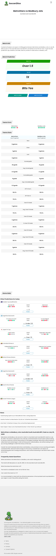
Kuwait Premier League (8, 398)
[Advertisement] (28, 25)
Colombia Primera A (8, 343)
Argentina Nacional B (8, 316)
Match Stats (38, 95)
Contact (7, 546)
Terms (7, 541)
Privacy (7, 544)
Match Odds (18, 95)
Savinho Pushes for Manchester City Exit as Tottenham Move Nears (19, 419)
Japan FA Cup (6, 329)
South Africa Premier (8, 385)
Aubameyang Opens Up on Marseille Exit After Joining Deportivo (18, 415)
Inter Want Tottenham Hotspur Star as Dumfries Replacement (18, 423)
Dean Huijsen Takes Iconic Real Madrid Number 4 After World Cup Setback (21, 427)
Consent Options (10, 549)
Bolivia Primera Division (8, 357)
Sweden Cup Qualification (9, 302)
